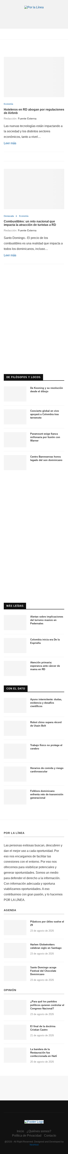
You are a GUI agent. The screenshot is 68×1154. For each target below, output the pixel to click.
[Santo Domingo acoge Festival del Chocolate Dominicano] (15, 973)
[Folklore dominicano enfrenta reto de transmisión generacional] (15, 797)
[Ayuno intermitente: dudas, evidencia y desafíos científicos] (15, 705)
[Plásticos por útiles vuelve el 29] (15, 927)
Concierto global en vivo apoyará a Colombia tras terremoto (44, 414)
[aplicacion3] (34, 286)
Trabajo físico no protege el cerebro (46, 747)
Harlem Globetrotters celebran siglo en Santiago (46, 946)
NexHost (34, 1144)
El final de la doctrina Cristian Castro (42, 1028)
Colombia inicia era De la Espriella (45, 641)
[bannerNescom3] (34, 16)
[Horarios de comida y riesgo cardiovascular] (15, 774)
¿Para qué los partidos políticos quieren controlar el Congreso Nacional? (47, 1005)
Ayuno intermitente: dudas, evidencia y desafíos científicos (46, 703)
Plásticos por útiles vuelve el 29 (47, 923)
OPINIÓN (10, 990)
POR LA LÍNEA (14, 832)
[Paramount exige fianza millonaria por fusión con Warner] (15, 439)
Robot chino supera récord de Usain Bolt (46, 724)
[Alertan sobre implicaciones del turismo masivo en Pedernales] (15, 622)
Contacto (50, 1135)
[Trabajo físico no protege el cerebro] (15, 751)
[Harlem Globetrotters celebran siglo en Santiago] (15, 950)
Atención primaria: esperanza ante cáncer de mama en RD (45, 666)
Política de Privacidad (26, 1135)
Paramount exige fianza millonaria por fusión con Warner (45, 437)
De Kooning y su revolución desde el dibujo (46, 390)
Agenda (10, 910)
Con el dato (15, 688)
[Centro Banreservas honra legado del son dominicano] (15, 462)
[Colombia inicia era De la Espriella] (15, 645)
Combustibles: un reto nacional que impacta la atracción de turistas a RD (30, 223)
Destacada (9, 216)
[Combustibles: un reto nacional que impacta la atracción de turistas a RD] (34, 189)
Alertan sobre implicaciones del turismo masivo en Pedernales (46, 620)
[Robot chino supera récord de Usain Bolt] (15, 728)
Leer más (10, 143)
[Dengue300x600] (34, 481)
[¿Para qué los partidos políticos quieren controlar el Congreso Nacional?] (15, 1007)
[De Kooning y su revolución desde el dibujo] (15, 394)
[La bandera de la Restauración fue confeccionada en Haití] (15, 1055)
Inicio (20, 1131)
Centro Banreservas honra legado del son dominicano (46, 458)
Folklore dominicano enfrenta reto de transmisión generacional (46, 794)
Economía (8, 104)
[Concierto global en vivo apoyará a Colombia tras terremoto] (15, 416)
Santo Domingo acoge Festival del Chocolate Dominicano (43, 971)
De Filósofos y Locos (23, 377)
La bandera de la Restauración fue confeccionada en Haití (43, 1052)
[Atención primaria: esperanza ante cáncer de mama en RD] (15, 668)
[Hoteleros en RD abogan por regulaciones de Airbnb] (34, 77)
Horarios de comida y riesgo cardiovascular (46, 770)
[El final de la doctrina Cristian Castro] (15, 1032)
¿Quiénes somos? (39, 1131)
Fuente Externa (27, 118)
